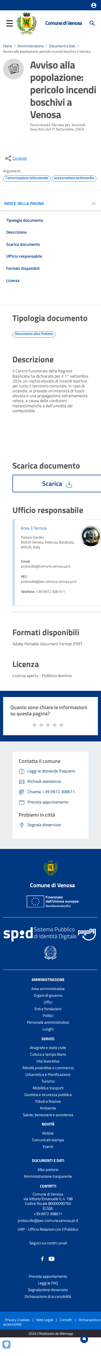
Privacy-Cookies (17, 1319)
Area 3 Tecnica (34, 528)
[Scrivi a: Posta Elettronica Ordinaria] (47, 1225)
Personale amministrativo (48, 1022)
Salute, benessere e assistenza (48, 1115)
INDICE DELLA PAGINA (24, 203)
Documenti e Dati (62, 46)
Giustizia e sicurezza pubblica (48, 1095)
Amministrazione (31, 46)
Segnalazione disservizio (48, 1290)
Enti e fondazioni (47, 1009)
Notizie (48, 1133)
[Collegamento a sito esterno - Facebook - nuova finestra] (42, 1258)
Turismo (48, 1081)
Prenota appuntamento (48, 1276)
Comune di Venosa (63, 23)
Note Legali (44, 1319)
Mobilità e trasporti (48, 1088)
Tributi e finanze (48, 1101)
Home (7, 46)
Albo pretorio (48, 1170)
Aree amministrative (48, 989)
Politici (48, 1015)
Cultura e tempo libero (48, 1054)
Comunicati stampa (48, 1140)
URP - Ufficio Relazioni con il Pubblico (48, 1229)
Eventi (48, 1147)
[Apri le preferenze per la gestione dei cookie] (9, 1346)
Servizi (47, 1038)
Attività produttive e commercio (48, 1068)
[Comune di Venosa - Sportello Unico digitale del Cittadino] (26, 23)
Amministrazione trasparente (48, 1176)
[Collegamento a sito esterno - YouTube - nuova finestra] (51, 1258)
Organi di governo (48, 995)
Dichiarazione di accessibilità (48, 1296)
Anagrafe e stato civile (48, 1048)
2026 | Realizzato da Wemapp (50, 1333)
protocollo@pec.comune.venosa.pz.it (48, 1220)
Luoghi (47, 1029)
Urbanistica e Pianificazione (47, 1074)
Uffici (48, 1002)
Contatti (48, 1186)
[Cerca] (92, 23)
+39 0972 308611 (48, 1214)
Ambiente (48, 1108)
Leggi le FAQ (48, 1283)
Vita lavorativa (48, 1061)
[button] (94, 5)
